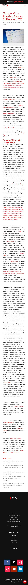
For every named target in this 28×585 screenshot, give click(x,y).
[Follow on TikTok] (7, 569)
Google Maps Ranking (8, 113)
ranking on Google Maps (9, 99)
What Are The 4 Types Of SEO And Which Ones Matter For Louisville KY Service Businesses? (13, 485)
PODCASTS (14, 540)
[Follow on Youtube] (14, 569)
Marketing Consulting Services (14, 523)
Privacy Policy (15, 581)
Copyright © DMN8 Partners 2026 (14, 579)
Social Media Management (14, 525)
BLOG (14, 537)
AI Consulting (14, 519)
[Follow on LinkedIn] (20, 569)
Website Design (14, 526)
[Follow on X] (14, 562)
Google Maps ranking (8, 127)
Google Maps (21, 67)
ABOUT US (14, 535)
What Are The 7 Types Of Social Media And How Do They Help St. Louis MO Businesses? (14, 478)
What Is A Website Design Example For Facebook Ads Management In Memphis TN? (13, 467)
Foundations (14, 538)
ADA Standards (7, 581)
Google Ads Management (14, 521)
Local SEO (14, 517)
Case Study (14, 542)
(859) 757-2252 (18, 2)
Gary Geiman (7, 22)
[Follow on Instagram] (20, 562)
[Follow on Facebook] (7, 562)
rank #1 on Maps (19, 406)
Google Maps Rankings (14, 515)
